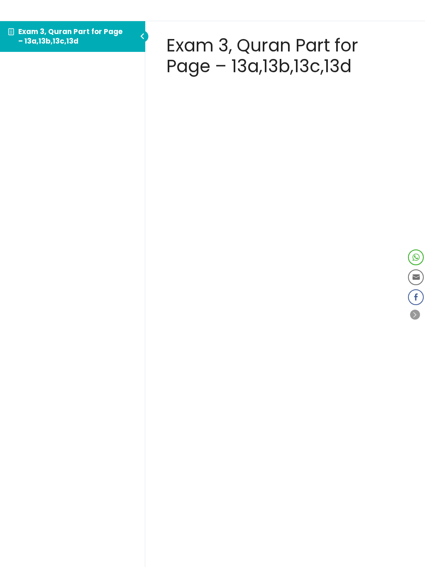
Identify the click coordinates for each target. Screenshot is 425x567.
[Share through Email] (416, 277)
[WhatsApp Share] (416, 257)
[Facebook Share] (416, 297)
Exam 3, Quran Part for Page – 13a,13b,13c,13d (70, 36)
